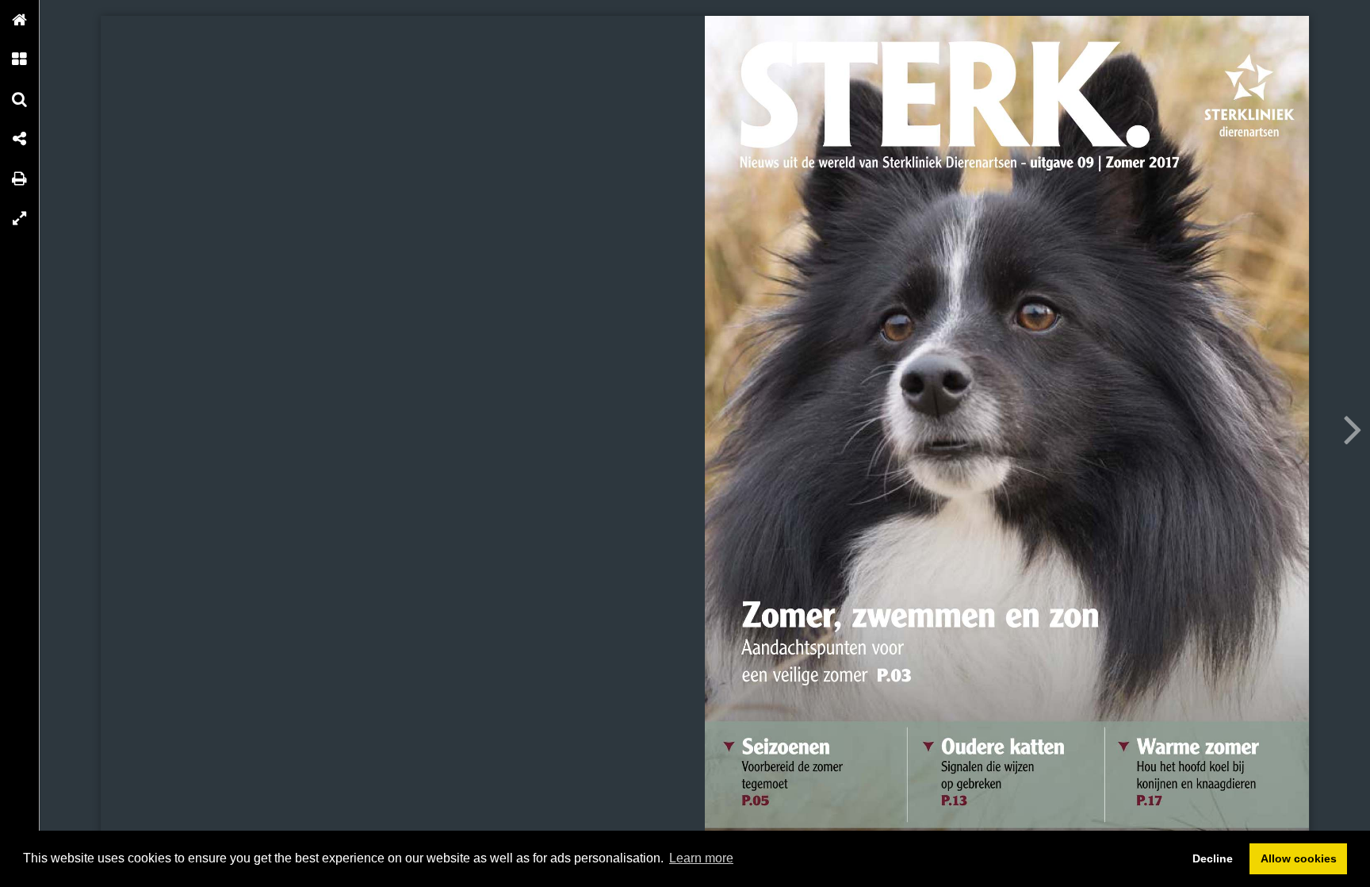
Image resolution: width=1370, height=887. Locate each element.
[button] (20, 20)
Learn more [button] (701, 858)
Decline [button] (1212, 858)
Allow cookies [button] (1299, 858)
